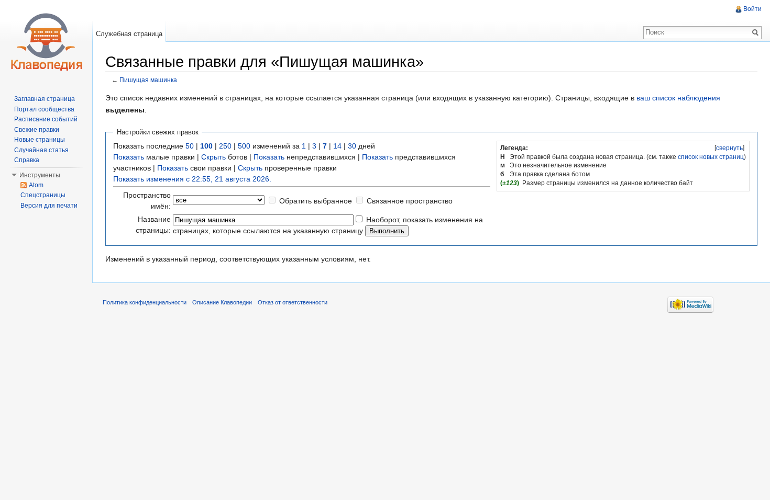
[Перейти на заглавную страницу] (46, 42)
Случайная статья (41, 150)
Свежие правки (36, 129)
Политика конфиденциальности (144, 302)
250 (225, 146)
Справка (26, 160)
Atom (36, 185)
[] (729, 148)
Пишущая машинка (148, 79)
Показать (128, 157)
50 (189, 146)
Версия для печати (49, 205)
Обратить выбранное (315, 201)
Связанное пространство (410, 201)
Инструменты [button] (39, 175)
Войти (752, 9)
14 (337, 146)
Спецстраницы (42, 195)
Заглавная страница (44, 99)
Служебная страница (129, 34)
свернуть (729, 148)
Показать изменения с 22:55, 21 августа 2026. (192, 179)
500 (244, 146)
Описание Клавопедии (222, 302)
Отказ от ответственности (292, 302)
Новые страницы (39, 139)
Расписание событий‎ (46, 119)
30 (352, 146)
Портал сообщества (44, 109)
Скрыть (213, 157)
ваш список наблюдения (678, 98)
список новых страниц (711, 157)
